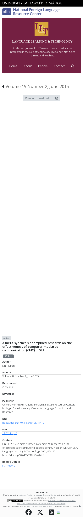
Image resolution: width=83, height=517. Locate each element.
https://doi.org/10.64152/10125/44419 (23, 422)
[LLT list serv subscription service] (58, 512)
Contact (59, 66)
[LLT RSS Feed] (51, 512)
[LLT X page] (40, 512)
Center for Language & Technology (37, 506)
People (43, 66)
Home (13, 66)
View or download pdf (40, 98)
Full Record (8, 465)
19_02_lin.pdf (9, 433)
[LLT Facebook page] (28, 512)
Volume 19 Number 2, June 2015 (37, 86)
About (28, 66)
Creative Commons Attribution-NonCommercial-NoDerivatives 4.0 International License (46, 502)
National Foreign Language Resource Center (38, 495)
